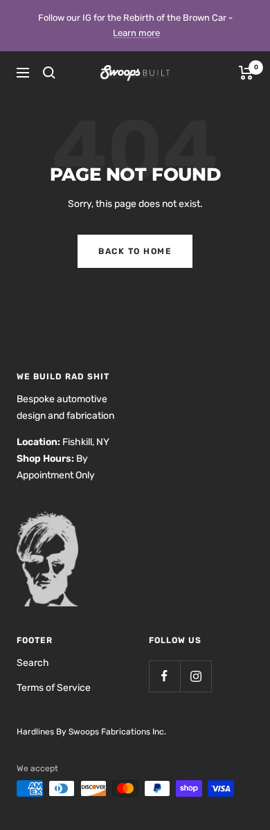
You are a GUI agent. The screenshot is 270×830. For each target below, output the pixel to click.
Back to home (135, 251)
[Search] (49, 72)
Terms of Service (54, 688)
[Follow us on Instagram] (195, 676)
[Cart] (246, 73)
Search (33, 663)
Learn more (136, 33)
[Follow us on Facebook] (164, 676)
